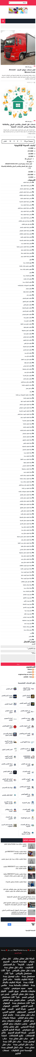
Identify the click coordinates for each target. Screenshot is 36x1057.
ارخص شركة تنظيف (27, 182)
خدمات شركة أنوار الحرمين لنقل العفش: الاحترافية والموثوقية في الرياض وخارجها (21, 898)
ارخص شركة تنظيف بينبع (26, 218)
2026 (31, 148)
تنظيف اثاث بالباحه (28, 279)
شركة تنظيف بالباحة (27, 424)
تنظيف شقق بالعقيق (27, 301)
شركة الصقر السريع (17, 1032)
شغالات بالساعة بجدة (19, 985)
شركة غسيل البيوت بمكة (26, 578)
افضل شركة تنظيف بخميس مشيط (24, 247)
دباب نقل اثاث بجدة (12, 1041)
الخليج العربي (8, 1012)
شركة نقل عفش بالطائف (26, 582)
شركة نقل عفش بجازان (23, 958)
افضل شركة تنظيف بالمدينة (26, 240)
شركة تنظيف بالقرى (27, 443)
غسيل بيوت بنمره (28, 623)
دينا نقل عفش (29, 388)
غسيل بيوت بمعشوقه (27, 620)
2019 (31, 177)
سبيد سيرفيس (18, 988)
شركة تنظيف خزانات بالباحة (26, 479)
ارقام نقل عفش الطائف (27, 224)
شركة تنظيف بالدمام (27, 437)
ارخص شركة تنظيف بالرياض (25, 192)
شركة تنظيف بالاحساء (27, 421)
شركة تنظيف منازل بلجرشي (26, 549)
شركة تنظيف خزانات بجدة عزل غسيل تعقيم (13, 859)
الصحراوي (21, 1012)
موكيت (30, 640)
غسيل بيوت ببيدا (28, 611)
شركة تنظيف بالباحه (27, 427)
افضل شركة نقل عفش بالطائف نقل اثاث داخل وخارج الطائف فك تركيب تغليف (14, 890)
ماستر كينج (8, 1015)
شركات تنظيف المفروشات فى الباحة (24, 395)
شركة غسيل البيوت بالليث (26, 569)
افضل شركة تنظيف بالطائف (25, 234)
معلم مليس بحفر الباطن (14, 1000)
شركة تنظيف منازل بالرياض (26, 501)
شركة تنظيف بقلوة (28, 462)
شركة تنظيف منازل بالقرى (26, 511)
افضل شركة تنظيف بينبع (26, 256)
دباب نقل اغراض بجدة (23, 1044)
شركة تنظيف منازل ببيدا (27, 527)
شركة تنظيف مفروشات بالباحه (25, 491)
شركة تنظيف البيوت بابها (26, 401)
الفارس (15, 1006)
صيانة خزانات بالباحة (27, 585)
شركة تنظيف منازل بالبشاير (26, 495)
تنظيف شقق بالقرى (27, 305)
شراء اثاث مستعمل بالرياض (16, 972)
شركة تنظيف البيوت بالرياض (25, 408)
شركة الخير (21, 1009)
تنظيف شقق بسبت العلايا (26, 324)
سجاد (31, 392)
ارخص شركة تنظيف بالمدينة (25, 202)
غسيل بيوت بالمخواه (27, 604)
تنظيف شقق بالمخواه (27, 308)
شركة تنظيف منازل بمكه (26, 556)
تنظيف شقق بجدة (28, 321)
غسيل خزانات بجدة (28, 630)
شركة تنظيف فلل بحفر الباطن (25, 485)
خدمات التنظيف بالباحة (27, 385)
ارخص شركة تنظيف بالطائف (25, 195)
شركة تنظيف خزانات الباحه (26, 475)
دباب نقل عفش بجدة (25, 1015)
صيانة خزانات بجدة (28, 588)
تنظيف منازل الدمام (27, 379)
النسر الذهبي (27, 1006)
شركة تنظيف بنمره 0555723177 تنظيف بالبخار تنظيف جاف (14, 867)
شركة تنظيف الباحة (27, 398)
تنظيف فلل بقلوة (28, 363)
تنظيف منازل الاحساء (27, 375)
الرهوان (6, 1003)
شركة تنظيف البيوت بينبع (26, 417)
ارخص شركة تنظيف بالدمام (26, 189)
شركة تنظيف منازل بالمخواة (26, 517)
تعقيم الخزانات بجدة (27, 276)
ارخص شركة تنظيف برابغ (26, 211)
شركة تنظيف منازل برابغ (26, 540)
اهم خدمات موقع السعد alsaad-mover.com (22, 71)
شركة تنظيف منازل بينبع (26, 562)
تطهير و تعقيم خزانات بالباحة (25, 266)
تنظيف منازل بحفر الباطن (26, 382)
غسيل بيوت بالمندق (27, 607)
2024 (31, 154)
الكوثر (3, 991)
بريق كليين (13, 991)
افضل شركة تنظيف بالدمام (26, 227)
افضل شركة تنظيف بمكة (26, 253)
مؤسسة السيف (19, 961)
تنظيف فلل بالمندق (27, 350)
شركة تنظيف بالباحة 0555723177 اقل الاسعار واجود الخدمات (15, 853)
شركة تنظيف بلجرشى (27, 466)
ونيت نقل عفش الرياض (22, 994)
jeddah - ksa (28, 677)
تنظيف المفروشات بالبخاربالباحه (25, 285)
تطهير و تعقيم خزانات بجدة (26, 269)
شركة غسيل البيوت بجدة (26, 572)
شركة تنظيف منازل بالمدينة (26, 520)
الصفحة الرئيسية (30, 931)
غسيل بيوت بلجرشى (27, 617)
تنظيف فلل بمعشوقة (27, 369)
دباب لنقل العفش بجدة (12, 1047)
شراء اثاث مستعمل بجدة (23, 1003)
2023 (31, 157)
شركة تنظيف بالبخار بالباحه (26, 430)
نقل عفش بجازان (11, 1026)
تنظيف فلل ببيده (28, 353)
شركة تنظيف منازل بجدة (26, 530)
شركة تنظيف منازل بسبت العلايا (25, 543)
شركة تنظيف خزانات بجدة (26, 482)
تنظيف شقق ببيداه (28, 318)
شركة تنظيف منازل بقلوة (26, 546)
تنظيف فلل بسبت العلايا (26, 359)
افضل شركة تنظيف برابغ (26, 250)
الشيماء (20, 964)
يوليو (30, 162)
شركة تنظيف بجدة (28, 456)
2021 (31, 172)
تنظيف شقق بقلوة (28, 327)
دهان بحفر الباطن (26, 1018)
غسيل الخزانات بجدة (27, 591)
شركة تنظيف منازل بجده (26, 533)
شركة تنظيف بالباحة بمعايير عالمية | (16, 882)
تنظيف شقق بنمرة (28, 334)
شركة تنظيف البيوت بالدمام (26, 404)
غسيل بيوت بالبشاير (27, 594)
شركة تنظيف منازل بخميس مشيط (24, 537)
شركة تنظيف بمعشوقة (27, 469)
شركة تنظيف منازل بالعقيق (26, 508)
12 (10, 141)
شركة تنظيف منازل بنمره (26, 559)
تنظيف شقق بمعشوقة (27, 330)
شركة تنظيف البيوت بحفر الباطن (25, 414)
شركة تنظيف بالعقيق (27, 440)
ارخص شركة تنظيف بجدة (26, 205)
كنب (31, 633)
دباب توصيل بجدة (11, 976)
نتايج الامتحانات (16, 1035)
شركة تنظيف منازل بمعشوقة (25, 553)
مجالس (30, 636)
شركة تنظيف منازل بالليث (26, 514)
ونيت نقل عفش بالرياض (23, 970)
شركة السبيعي (27, 1026)
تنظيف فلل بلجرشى (27, 366)
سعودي (29, 672)
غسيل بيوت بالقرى (28, 601)
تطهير (30, 260)
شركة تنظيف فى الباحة (27, 488)
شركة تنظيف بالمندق (27, 450)
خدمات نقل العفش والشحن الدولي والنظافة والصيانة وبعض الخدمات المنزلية (18, 125)
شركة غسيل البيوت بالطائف (26, 565)
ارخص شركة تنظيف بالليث (26, 198)
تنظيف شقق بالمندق (27, 311)
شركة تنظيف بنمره (28, 472)
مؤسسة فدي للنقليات (21, 1050)
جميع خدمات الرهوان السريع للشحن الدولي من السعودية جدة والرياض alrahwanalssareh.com (14, 912)
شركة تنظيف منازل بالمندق (26, 524)
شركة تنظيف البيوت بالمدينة (25, 411)
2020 (31, 175)
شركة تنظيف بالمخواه (27, 446)
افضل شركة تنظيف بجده (26, 243)
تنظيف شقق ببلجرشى (27, 314)
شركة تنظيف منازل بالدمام (26, 498)
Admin (30, 670)
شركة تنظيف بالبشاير (27, 433)
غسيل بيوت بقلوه (28, 614)
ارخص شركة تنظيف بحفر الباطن (25, 208)
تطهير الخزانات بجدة (27, 263)
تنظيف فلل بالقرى (28, 343)
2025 (31, 151)
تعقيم (30, 272)
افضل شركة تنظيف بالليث (26, 237)
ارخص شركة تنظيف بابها (26, 185)
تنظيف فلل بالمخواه (27, 347)
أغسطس (29, 159)
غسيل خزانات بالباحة (27, 627)
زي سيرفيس (28, 1029)
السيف (29, 964)
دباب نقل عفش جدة (13, 967)
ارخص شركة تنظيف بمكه (26, 214)
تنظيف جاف (29, 295)
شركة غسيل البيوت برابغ (26, 575)
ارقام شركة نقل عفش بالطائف (25, 221)
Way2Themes (18, 950)
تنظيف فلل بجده (28, 356)
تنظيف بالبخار (29, 289)
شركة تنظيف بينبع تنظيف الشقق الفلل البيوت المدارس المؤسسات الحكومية (14, 904)
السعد (10, 1009)
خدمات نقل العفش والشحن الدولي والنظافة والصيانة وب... (16, 167)
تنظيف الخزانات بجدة (27, 282)
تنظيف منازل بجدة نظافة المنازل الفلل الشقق (15, 845)
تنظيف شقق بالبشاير (27, 298)
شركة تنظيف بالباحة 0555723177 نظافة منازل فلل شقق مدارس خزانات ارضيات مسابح (15, 876)
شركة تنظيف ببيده (28, 453)
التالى (5, 141)
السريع (6, 961)
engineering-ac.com (25, 675)
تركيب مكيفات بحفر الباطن (14, 1024)
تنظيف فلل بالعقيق (27, 340)
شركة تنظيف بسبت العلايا (26, 459)
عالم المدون (18, 953)
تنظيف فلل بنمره (28, 372)
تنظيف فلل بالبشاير (27, 337)
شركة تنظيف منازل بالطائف (26, 504)
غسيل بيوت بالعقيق (27, 598)
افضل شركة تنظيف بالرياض (26, 231)
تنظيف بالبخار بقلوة (27, 292)
